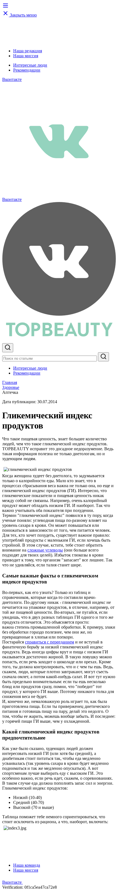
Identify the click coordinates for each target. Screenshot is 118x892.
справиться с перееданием (49, 642)
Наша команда (26, 865)
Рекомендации (26, 70)
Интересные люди (30, 65)
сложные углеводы (45, 550)
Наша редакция (27, 50)
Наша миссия (25, 55)
